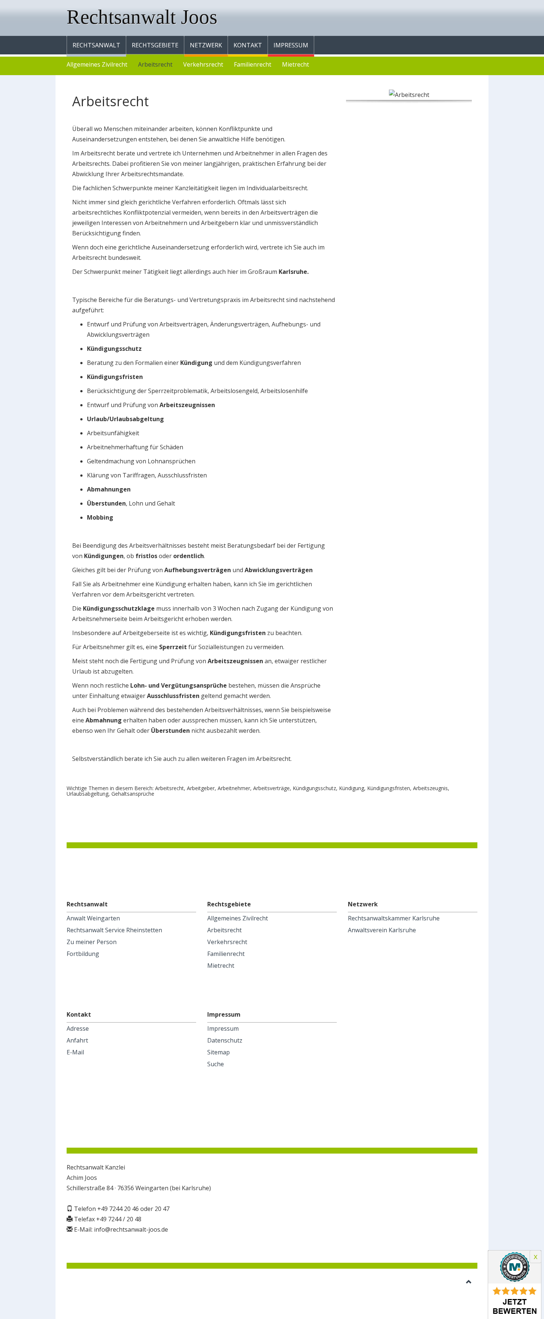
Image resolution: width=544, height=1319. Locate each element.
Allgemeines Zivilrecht (97, 64)
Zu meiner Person (92, 942)
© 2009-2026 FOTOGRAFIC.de (107, 1282)
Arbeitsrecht (155, 64)
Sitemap (218, 1052)
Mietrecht (295, 64)
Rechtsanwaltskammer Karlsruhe (394, 918)
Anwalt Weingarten (93, 918)
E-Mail (75, 1052)
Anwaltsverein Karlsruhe (382, 930)
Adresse (78, 1028)
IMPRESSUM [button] (290, 45)
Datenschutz (224, 1040)
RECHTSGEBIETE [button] (155, 45)
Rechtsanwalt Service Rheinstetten (114, 930)
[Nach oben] (468, 1282)
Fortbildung (83, 954)
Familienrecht (252, 64)
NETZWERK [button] (206, 45)
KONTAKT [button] (248, 45)
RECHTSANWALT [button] (96, 45)
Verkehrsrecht (203, 64)
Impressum (223, 1028)
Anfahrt (77, 1040)
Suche (215, 1064)
